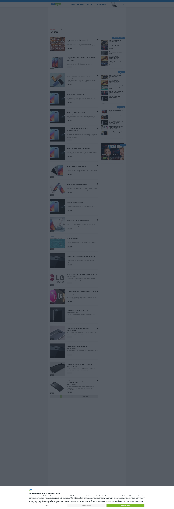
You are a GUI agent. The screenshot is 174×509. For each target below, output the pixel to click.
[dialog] (87, 497)
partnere (35, 495)
